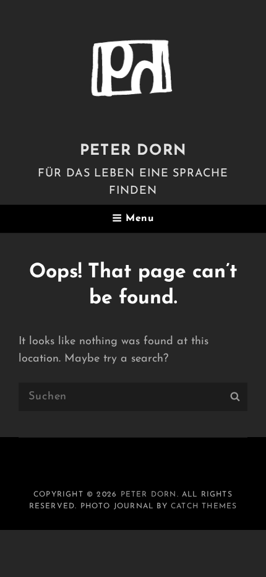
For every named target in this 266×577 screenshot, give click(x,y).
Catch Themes (204, 506)
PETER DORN (133, 151)
